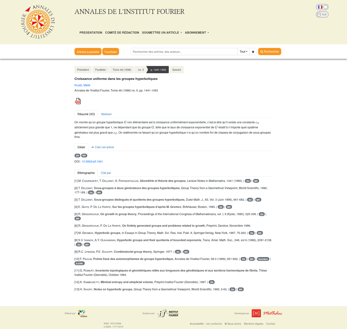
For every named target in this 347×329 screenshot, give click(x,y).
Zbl (77, 155)
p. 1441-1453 (158, 69)
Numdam (263, 259)
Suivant (176, 69)
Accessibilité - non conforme (206, 323)
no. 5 (141, 69)
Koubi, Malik (82, 85)
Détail (81, 147)
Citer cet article (104, 147)
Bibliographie (86, 173)
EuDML (79, 263)
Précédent (83, 69)
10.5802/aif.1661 (92, 161)
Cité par (106, 173)
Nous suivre (234, 323)
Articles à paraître (88, 52)
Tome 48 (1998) (122, 69)
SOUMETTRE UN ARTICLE (161, 32)
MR (84, 155)
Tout (242, 51)
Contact (270, 323)
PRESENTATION (91, 32)
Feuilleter (111, 52)
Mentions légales (253, 323)
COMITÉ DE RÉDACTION (122, 32)
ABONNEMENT (196, 32)
